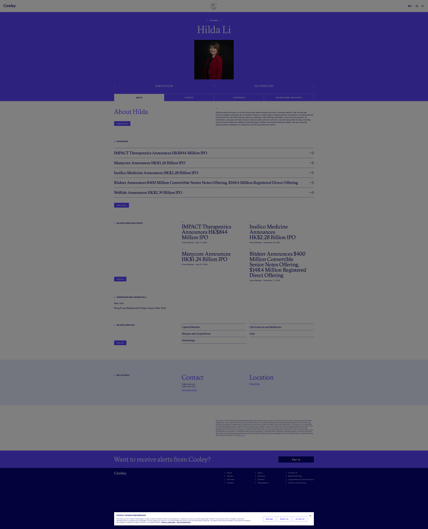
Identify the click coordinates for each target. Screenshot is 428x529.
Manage (269, 519)
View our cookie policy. (168, 522)
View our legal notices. (184, 522)
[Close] (310, 515)
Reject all (284, 519)
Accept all (299, 519)
